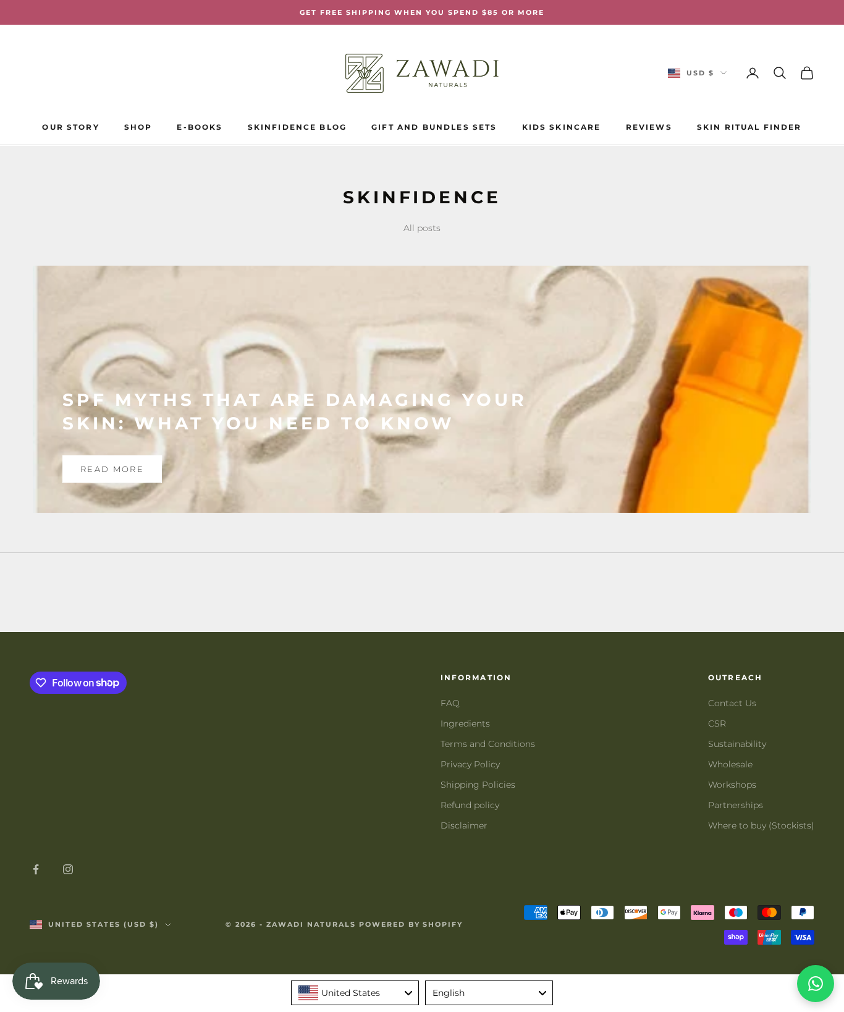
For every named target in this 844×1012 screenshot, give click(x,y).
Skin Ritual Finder (749, 127)
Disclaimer (464, 825)
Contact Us (732, 703)
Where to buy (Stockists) (761, 825)
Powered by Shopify (411, 924)
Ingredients (465, 723)
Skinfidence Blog (297, 127)
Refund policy (470, 805)
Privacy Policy (470, 764)
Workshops (732, 784)
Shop (138, 127)
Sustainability (737, 743)
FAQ (450, 703)
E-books (199, 127)
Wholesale (730, 764)
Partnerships (735, 805)
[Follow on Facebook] (36, 869)
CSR (717, 723)
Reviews (649, 127)
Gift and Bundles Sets (434, 127)
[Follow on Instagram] (68, 869)
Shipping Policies (478, 784)
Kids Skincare (561, 127)
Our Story (70, 127)
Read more (112, 469)
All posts (422, 228)
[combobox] (355, 992)
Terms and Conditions (488, 743)
